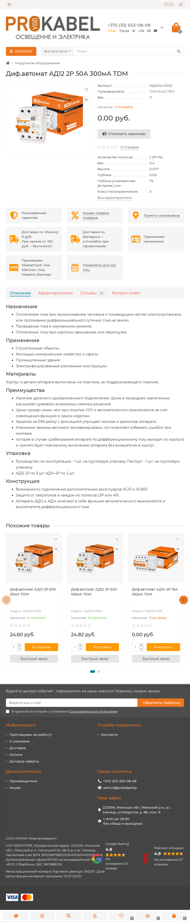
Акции (15, 788)
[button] (92, 671)
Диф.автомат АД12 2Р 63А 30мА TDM (33, 591)
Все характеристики (114, 198)
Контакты (109, 735)
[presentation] (6, 600)
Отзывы (91, 292)
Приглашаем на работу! (30, 735)
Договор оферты (24, 761)
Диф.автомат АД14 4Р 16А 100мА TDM (155, 591)
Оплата (15, 755)
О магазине (19, 741)
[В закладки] (86, 89)
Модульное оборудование (37, 63)
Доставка (17, 748)
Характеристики (55, 292)
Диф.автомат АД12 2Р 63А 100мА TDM (94, 591)
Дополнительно (23, 771)
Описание (20, 292)
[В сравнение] (86, 99)
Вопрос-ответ (126, 292)
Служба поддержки (119, 724)
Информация (20, 724)
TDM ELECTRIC (162, 91)
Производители (23, 781)
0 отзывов (129, 147)
